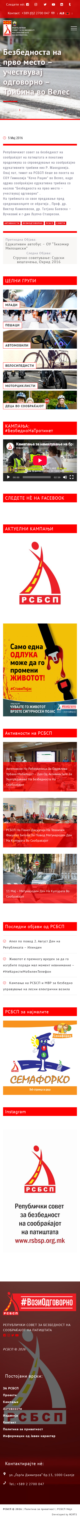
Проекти (10, 1395)
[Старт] (8, 477)
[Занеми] (65, 477)
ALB (62, 13)
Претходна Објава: (37, 244)
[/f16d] (36, 4)
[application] (40, 460)
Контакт (9, 1422)
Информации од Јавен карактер (29, 1436)
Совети (60, 223)
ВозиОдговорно (33, 223)
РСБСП (49, 223)
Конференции (52, 110)
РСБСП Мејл (64, 1509)
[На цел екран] (72, 477)
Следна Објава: (38, 257)
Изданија (10, 1415)
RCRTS (73, 1514)
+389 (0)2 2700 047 (36, 13)
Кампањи (10, 1402)
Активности (30, 110)
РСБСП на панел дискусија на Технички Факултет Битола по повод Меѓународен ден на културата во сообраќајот (39, 835)
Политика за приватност (23, 1429)
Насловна (10, 109)
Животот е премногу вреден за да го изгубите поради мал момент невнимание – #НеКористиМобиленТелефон (38, 965)
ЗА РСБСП (11, 1388)
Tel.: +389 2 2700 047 (26, 1484)
